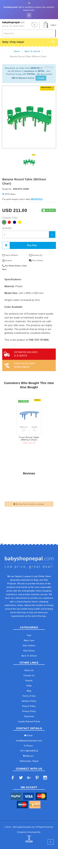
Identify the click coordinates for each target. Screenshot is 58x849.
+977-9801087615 (29, 751)
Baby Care (29, 640)
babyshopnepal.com (26, 827)
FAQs (29, 685)
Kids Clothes (29, 645)
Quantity (6, 228)
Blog (29, 691)
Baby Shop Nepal (13, 41)
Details (40, 78)
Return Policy (29, 706)
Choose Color (10, 217)
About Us (28, 670)
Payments (29, 716)
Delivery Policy (29, 701)
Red (9, 222)
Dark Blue (14, 222)
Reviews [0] (37, 255)
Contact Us (29, 675)
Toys (29, 635)
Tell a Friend (37, 260)
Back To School (29, 656)
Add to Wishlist (11, 255)
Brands (29, 680)
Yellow (20, 222)
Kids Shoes (29, 650)
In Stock (50, 210)
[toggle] (53, 41)
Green (4, 222)
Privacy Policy (29, 711)
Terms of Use (29, 696)
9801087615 (37, 199)
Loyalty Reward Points (29, 721)
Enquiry (8, 260)
